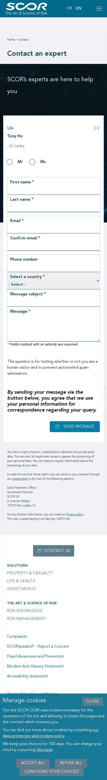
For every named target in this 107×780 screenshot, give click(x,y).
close (92, 701)
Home (11, 39)
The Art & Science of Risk (32, 603)
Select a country (26, 277)
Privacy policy (74, 514)
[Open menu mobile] (99, 9)
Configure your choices (51, 772)
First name (20, 182)
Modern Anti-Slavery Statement (35, 667)
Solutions (17, 565)
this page (45, 750)
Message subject (26, 294)
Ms (43, 162)
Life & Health (21, 581)
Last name (20, 200)
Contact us (57, 551)
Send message (79, 427)
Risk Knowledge (25, 611)
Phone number (24, 260)
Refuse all (71, 763)
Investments (21, 589)
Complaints (17, 637)
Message (18, 312)
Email (15, 221)
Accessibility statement (27, 676)
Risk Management (27, 619)
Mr (20, 162)
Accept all (33, 763)
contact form (20, 478)
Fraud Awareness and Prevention (35, 657)
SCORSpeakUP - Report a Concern (38, 647)
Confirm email (23, 238)
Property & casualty (30, 573)
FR (69, 9)
